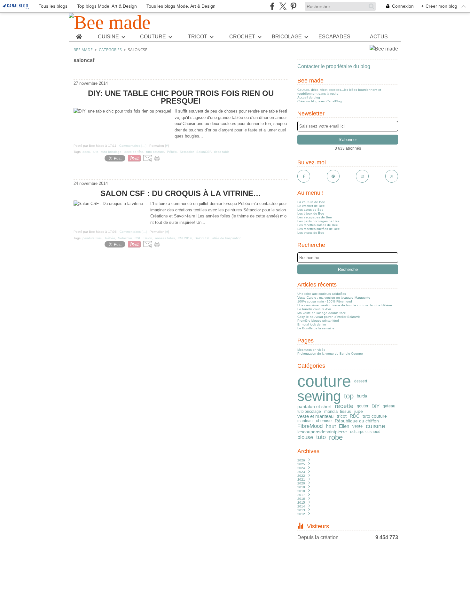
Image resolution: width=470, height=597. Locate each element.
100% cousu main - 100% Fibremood (324, 301)
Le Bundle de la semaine (315, 328)
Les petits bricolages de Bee (318, 221)
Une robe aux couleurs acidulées (321, 293)
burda (362, 396)
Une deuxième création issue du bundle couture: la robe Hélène (344, 305)
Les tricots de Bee (310, 232)
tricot (342, 416)
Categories (110, 49)
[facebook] (272, 6)
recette (344, 406)
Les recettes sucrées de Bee (318, 229)
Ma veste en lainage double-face (321, 313)
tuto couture (375, 416)
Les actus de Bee (310, 209)
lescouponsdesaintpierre (322, 431)
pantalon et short (314, 406)
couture (324, 381)
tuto (321, 437)
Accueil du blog (308, 97)
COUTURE (153, 36)
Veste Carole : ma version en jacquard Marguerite (333, 297)
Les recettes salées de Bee (317, 225)
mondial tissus (337, 412)
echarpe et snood (365, 432)
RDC (354, 416)
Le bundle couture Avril (314, 309)
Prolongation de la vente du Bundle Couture (330, 353)
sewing (319, 396)
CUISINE (108, 36)
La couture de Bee (311, 202)
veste (357, 426)
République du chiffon (357, 421)
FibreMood (310, 426)
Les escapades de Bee (314, 217)
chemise (324, 421)
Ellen (344, 426)
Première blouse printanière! (318, 320)
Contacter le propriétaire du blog (333, 66)
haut (331, 426)
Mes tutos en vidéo (311, 349)
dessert (360, 381)
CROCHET (242, 36)
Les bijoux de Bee (310, 213)
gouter (362, 406)
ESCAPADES (334, 36)
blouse (305, 437)
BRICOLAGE (287, 36)
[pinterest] (293, 6)
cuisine (375, 426)
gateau (389, 406)
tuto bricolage (309, 411)
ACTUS (379, 36)
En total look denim (311, 324)
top (349, 396)
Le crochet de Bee (311, 206)
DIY (376, 406)
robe (336, 437)
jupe (358, 411)
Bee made (83, 49)
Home (79, 34)
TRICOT (197, 36)
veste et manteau (315, 416)
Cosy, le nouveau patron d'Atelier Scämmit (328, 316)
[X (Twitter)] (283, 6)
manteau (305, 421)
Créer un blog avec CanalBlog (319, 101)
